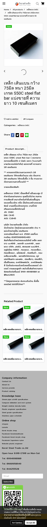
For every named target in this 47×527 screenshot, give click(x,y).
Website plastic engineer (12, 443)
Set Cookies (17, 522)
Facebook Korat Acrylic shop (13, 437)
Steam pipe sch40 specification (15, 399)
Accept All (31, 522)
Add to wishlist (12, 119)
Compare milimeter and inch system (16, 402)
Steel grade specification (12, 412)
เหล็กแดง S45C (23, 125)
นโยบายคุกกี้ (21, 517)
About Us (6, 384)
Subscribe (8, 481)
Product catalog (8, 391)
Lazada (5, 427)
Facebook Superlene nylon (13, 440)
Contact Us (6, 381)
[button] (36, 3)
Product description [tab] (16, 149)
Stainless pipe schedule (12, 415)
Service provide (8, 388)
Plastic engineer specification (14, 409)
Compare (29, 119)
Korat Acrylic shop (9, 430)
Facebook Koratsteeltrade (12, 434)
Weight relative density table (14, 406)
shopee (5, 424)
